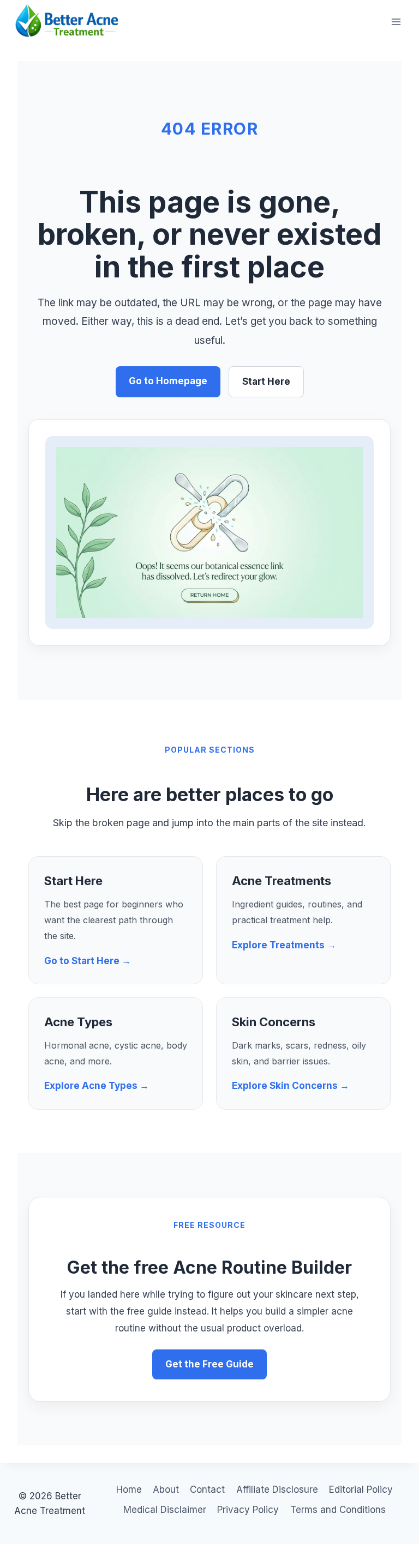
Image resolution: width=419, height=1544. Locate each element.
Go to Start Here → (87, 960)
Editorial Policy (361, 1489)
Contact (207, 1489)
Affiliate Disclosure (277, 1489)
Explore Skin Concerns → (290, 1085)
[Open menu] (396, 21)
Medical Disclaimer (164, 1509)
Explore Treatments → (284, 945)
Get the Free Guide (209, 1364)
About (166, 1489)
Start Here (266, 381)
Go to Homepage (168, 381)
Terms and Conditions (338, 1509)
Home (129, 1489)
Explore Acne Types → (96, 1085)
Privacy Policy (248, 1509)
